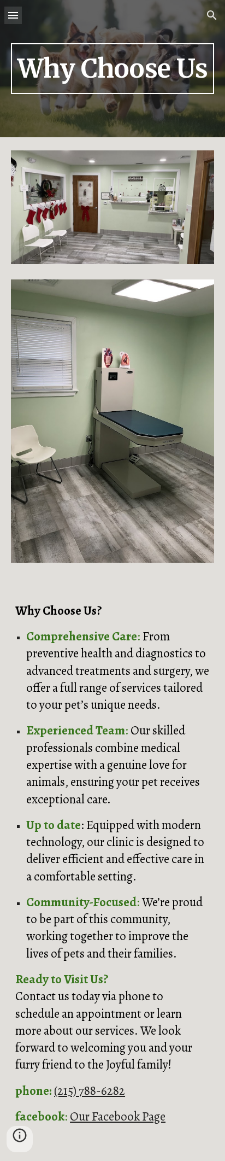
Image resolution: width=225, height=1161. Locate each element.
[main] (112, 68)
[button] (13, 15)
